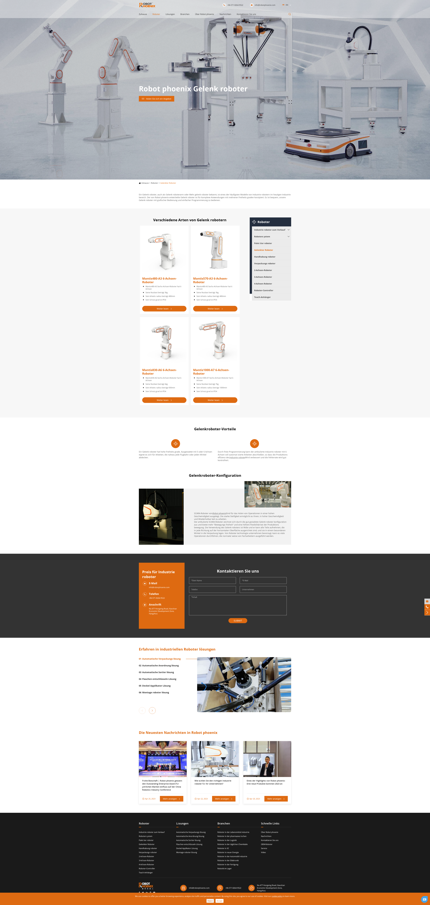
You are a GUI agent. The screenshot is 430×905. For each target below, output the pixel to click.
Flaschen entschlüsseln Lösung (189, 844)
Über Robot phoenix (204, 14)
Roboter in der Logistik (227, 840)
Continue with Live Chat (413, 892)
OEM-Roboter (266, 844)
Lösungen (170, 14)
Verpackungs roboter (264, 263)
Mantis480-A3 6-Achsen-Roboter (159, 280)
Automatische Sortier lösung (188, 840)
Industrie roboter (237, 457)
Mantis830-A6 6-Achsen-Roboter (159, 371)
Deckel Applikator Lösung (187, 848)
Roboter (156, 14)
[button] (140, 709)
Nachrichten (225, 14)
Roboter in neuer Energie (228, 852)
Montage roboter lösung (186, 852)
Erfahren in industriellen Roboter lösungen (177, 649)
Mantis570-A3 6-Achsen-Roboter (210, 280)
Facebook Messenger (413, 900)
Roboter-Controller (263, 290)
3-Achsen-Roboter (263, 277)
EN (287, 5)
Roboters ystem (262, 236)
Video (263, 852)
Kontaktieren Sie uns (246, 14)
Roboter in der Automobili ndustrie (232, 856)
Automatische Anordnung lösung (190, 836)
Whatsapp (413, 896)
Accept (219, 901)
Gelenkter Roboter (168, 183)
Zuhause (143, 14)
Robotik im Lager (224, 868)
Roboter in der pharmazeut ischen (231, 836)
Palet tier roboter (263, 243)
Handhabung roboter (264, 256)
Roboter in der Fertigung (227, 864)
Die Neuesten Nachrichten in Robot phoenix (178, 732)
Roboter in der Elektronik (228, 860)
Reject (210, 901)
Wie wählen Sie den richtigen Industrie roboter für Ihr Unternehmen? (213, 782)
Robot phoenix (219, 513)
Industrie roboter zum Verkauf (269, 229)
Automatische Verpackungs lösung (191, 832)
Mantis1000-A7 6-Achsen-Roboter (211, 371)
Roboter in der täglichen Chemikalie (232, 844)
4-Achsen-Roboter (263, 283)
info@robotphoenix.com (263, 5)
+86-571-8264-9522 (233, 5)
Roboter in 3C (223, 848)
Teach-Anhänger (262, 297)
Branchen (184, 14)
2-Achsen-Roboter (263, 270)
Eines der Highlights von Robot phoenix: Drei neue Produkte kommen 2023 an (266, 782)
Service (264, 848)
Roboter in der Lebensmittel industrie (233, 832)
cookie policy (277, 896)
